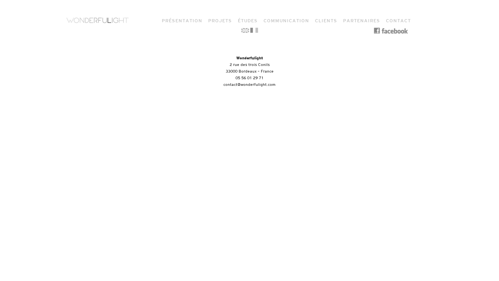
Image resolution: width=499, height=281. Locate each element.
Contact (398, 20)
